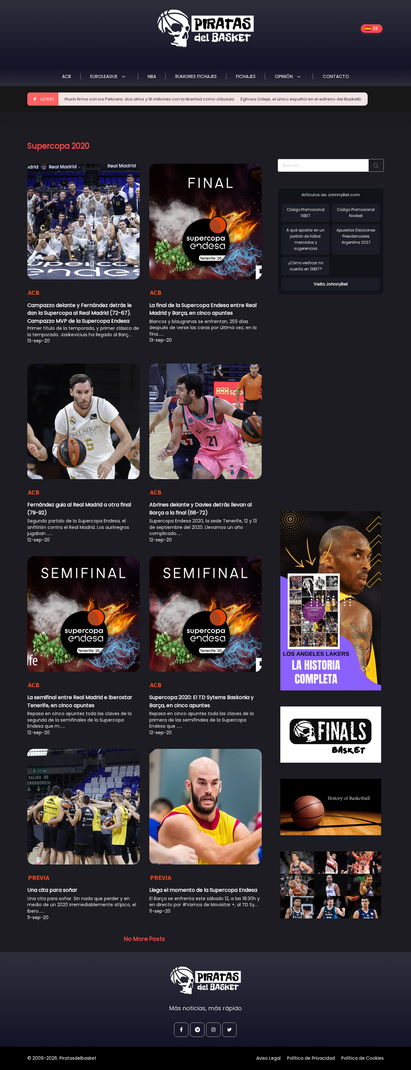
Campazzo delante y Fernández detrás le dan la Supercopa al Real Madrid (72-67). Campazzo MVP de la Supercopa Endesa (79, 313)
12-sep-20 (38, 540)
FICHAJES (246, 76)
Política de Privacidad (311, 1058)
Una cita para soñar (52, 890)
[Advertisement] (326, 396)
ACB (66, 76)
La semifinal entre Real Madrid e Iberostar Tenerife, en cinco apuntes (79, 701)
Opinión (284, 76)
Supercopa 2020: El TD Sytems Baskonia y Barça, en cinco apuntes (201, 701)
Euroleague (104, 76)
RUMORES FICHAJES (196, 76)
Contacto (336, 76)
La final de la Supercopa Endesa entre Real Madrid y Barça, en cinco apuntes (203, 309)
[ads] (331, 600)
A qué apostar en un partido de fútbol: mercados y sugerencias (305, 239)
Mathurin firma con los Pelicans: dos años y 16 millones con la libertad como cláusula (113, 99)
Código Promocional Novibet (356, 212)
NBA (152, 76)
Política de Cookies (362, 1058)
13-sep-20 (38, 341)
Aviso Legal (268, 1058)
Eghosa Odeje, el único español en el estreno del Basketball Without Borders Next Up (295, 99)
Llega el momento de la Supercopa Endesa (203, 890)
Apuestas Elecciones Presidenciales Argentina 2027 (356, 236)
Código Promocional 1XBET (306, 212)
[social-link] (181, 1029)
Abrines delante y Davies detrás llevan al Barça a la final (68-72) (200, 508)
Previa (38, 877)
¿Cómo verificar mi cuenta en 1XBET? (305, 266)
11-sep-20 (37, 917)
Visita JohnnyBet (331, 284)
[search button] (376, 165)
